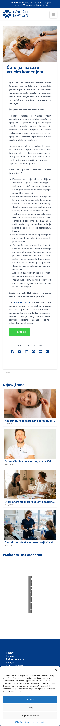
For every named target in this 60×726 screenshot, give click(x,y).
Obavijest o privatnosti (34, 722)
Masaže (8, 373)
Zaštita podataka (15, 659)
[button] (55, 669)
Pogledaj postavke (30, 715)
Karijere (10, 656)
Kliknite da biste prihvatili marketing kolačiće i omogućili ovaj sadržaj (31, 594)
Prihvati (30, 699)
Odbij (30, 707)
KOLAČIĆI (19, 722)
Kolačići (10, 662)
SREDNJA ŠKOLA (16, 665)
